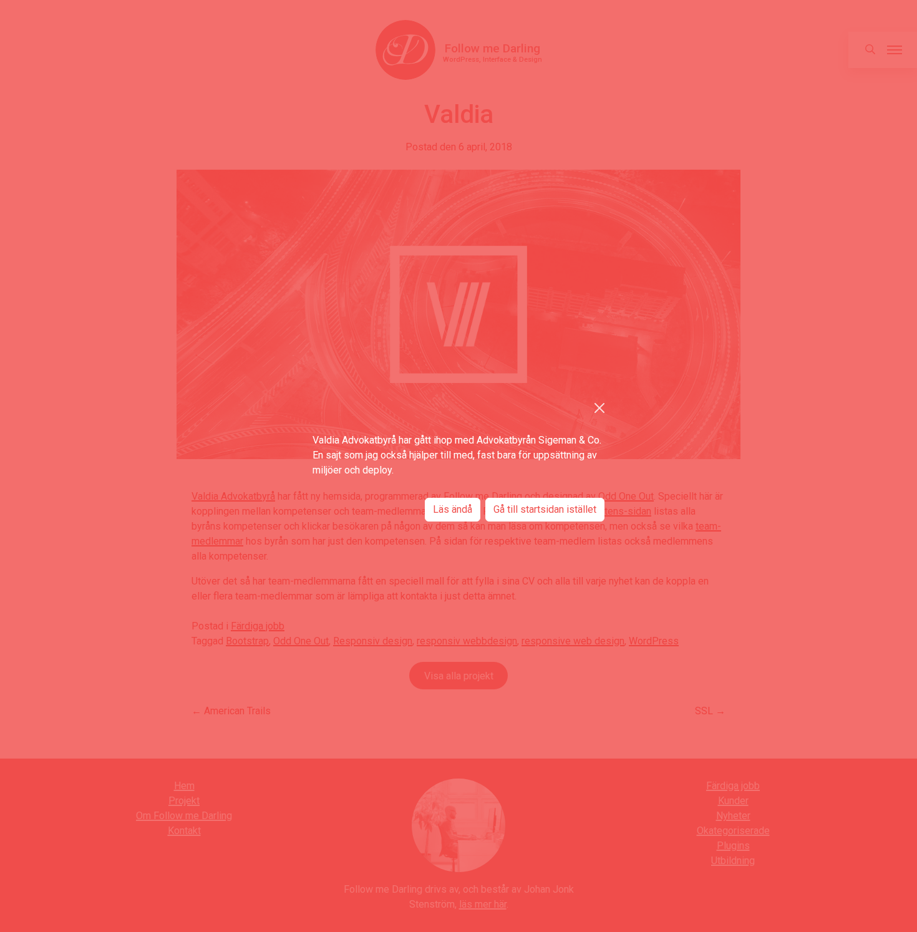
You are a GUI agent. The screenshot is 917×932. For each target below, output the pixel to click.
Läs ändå (452, 509)
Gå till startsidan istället (544, 509)
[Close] (599, 408)
